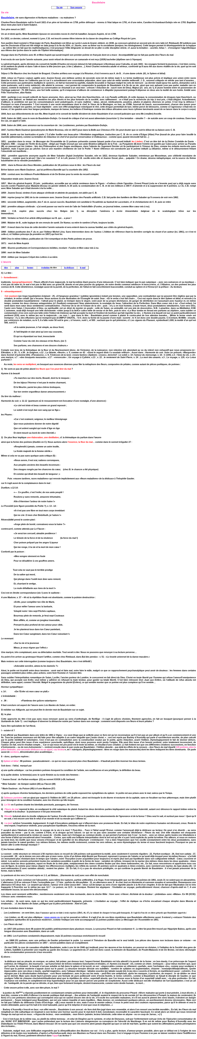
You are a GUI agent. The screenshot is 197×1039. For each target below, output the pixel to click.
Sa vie (59, 7)
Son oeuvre (76, 7)
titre (6, 267)
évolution (45, 267)
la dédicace (69, 267)
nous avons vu (52, 917)
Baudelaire (7, 17)
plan (17, 267)
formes (30, 267)
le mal (82, 267)
